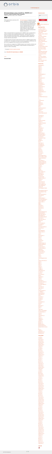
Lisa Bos (40, 313)
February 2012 (41, 427)
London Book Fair (41, 315)
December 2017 (41, 352)
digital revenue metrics (42, 219)
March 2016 (40, 373)
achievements (40, 104)
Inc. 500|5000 (20, 51)
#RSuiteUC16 (41, 90)
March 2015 (40, 382)
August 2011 (40, 434)
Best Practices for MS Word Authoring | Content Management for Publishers (42, 37)
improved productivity (42, 290)
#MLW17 (40, 80)
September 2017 (41, 354)
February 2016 (41, 374)
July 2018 (40, 347)
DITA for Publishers (41, 223)
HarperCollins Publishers (42, 281)
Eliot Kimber (40, 245)
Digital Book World (41, 213)
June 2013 (40, 407)
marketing (40, 320)
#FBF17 (40, 71)
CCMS (39, 159)
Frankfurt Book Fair (41, 270)
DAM (39, 203)
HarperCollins (40, 280)
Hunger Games (41, 288)
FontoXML (40, 268)
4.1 (39, 99)
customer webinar (41, 201)
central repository (41, 160)
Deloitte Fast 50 (41, 208)
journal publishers (41, 301)
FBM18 (39, 263)
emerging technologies (42, 248)
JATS (39, 295)
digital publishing (41, 215)
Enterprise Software (41, 251)
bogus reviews (40, 143)
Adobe (39, 105)
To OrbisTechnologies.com (35, 7)
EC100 (39, 238)
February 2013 (41, 412)
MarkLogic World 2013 (42, 325)
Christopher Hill (41, 164)
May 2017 (40, 359)
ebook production (41, 235)
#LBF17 (40, 76)
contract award (41, 195)
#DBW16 (40, 69)
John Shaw (40, 299)
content (40, 180)
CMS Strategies (41, 174)
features (40, 264)
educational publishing (42, 244)
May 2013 (40, 408)
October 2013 (40, 402)
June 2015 (40, 378)
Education (40, 241)
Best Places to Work (41, 135)
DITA (39, 221)
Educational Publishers (42, 243)
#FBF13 (40, 70)
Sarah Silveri (10, 15)
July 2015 (40, 377)
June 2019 (40, 338)
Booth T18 (40, 150)
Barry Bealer (40, 130)
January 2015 (40, 384)
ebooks (40, 236)
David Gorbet (40, 205)
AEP (39, 106)
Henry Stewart (40, 283)
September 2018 (41, 344)
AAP (39, 101)
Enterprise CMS (41, 250)
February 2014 (41, 397)
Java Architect (40, 296)
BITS (39, 141)
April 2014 (40, 394)
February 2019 (41, 339)
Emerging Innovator (41, 246)
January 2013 (40, 413)
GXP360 (40, 278)
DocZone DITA (41, 228)
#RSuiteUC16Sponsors (42, 91)
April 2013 (40, 409)
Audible (40, 126)
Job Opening (40, 298)
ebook (39, 234)
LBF (39, 308)
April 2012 (40, 424)
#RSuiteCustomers (41, 86)
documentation (41, 224)
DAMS (39, 204)
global (39, 275)
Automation (40, 129)
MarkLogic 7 (40, 323)
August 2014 (40, 389)
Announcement (41, 115)
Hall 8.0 (40, 279)
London (40, 314)
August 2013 (40, 404)
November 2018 (41, 342)
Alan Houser (40, 109)
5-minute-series (41, 100)
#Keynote (40, 75)
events (39, 256)
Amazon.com (40, 111)
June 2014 (40, 392)
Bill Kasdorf (40, 140)
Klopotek (40, 306)
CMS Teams (40, 175)
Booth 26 (40, 149)
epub (39, 254)
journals (40, 303)
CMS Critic (40, 170)
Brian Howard (40, 153)
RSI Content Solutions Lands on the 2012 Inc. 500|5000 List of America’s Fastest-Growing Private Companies (18, 13)
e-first (39, 233)
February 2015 (41, 383)
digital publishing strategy (42, 216)
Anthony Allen (40, 116)
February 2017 (41, 363)
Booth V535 (40, 151)
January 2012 (40, 428)
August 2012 (40, 419)
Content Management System (43, 190)
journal (39, 300)
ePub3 (39, 255)
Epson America (41, 253)
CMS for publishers (41, 171)
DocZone (40, 225)
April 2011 (40, 439)
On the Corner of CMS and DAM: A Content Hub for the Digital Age (42, 57)
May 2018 (40, 349)
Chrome (40, 165)
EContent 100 (40, 240)
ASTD (39, 125)
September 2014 (41, 388)
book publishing (41, 145)
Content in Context (41, 183)
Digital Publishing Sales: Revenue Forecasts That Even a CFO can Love (42, 41)
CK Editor (40, 166)
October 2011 (40, 432)
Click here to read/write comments (14, 49)
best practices (40, 136)
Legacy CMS (40, 309)
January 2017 (40, 364)
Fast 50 (39, 261)
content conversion (41, 181)
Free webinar (40, 271)
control (39, 196)
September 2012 (41, 418)
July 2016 (40, 369)
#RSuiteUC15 (40, 89)
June (39, 304)
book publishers (41, 144)
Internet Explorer (41, 294)
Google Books (40, 276)
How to (39, 285)
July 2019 (40, 337)
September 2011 (41, 433)
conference (40, 179)
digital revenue (41, 218)
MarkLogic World (41, 324)
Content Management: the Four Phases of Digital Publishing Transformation (42, 31)
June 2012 (40, 422)
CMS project (40, 173)
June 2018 (40, 348)
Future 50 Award (41, 274)
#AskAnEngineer (41, 65)
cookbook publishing (41, 198)
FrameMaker (40, 269)
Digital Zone (40, 220)
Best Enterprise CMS (41, 134)
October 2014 (40, 387)
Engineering (40, 249)
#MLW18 (40, 81)
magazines (40, 318)
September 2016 (41, 367)
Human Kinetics (41, 286)
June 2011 (40, 437)
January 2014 (40, 398)
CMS (39, 169)
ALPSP (39, 110)
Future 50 (40, 273)
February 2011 (41, 442)
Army (39, 119)
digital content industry (42, 214)
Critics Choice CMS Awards (42, 199)
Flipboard (40, 266)
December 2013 (41, 399)
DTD (39, 229)
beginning (40, 131)
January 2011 (40, 443)
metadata (40, 330)
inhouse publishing (41, 293)
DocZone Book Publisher (42, 226)
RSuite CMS (9, 51)
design (39, 210)
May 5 (39, 329)
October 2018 (40, 343)
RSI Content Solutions (23, 20)
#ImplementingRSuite (42, 74)
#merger (40, 79)
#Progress (40, 85)
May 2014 (40, 393)
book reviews (40, 146)
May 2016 (40, 372)
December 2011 (41, 429)
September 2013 (41, 403)
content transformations (42, 194)
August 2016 (40, 368)
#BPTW (40, 66)
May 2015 (40, 379)
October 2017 (40, 353)
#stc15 (39, 95)
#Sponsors (40, 94)
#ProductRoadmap (41, 84)
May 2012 (40, 423)
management (40, 319)
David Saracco (40, 206)
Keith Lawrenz (40, 305)
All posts (5, 56)
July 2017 (40, 357)
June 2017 (40, 358)
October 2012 (40, 417)
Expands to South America (42, 260)
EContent (40, 239)
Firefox (39, 265)
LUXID (39, 316)
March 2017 (40, 362)
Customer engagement (42, 200)
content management (42, 184)
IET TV (39, 289)
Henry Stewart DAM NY (42, 284)
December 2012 (41, 414)
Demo (39, 209)
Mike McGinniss (41, 333)
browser (40, 154)
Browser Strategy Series (42, 155)
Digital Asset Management (42, 211)
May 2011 (40, 438)
